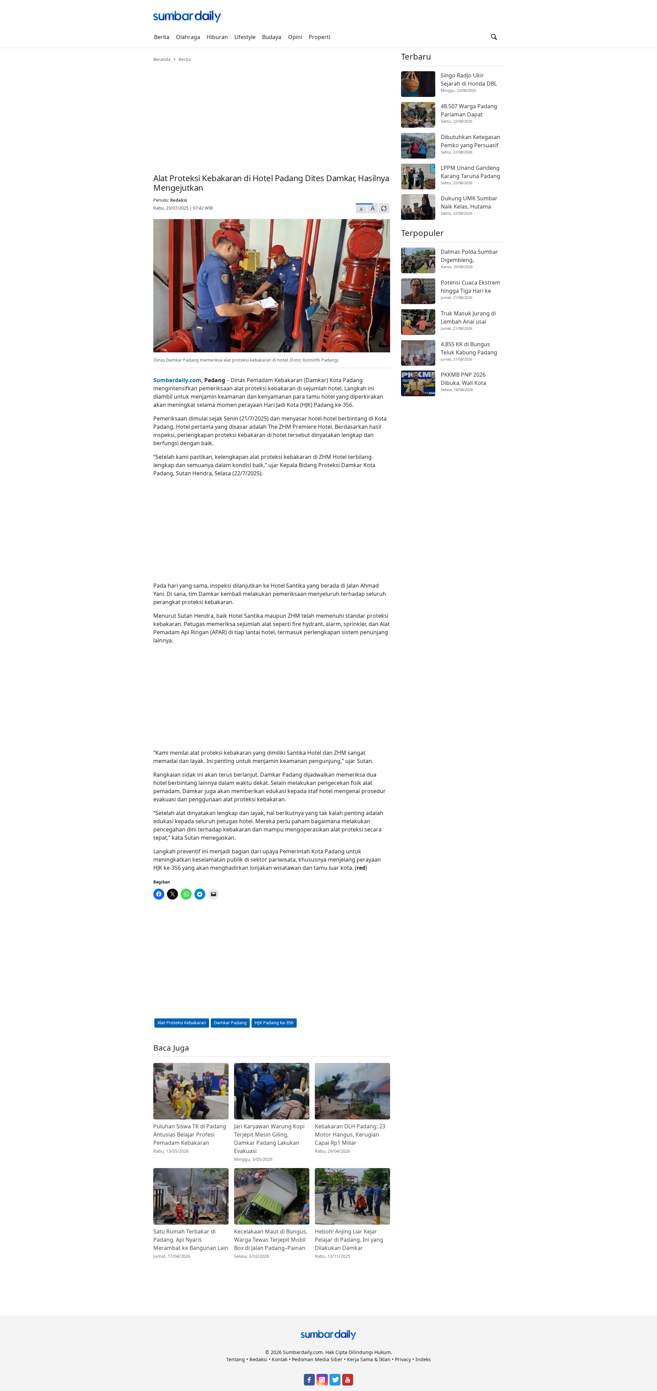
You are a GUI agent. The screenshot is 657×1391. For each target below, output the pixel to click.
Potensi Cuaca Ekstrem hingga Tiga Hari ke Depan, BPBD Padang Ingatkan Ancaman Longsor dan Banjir (470, 287)
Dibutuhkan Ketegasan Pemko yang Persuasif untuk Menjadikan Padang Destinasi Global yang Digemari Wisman (470, 141)
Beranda (161, 59)
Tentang (235, 1359)
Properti (319, 37)
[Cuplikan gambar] (191, 1091)
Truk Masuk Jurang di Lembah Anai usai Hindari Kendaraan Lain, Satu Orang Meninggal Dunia (472, 318)
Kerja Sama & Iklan (368, 1359)
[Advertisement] (271, 114)
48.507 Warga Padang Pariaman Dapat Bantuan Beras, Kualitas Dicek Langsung (471, 110)
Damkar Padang (230, 1022)
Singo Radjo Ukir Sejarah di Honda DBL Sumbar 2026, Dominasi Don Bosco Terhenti (471, 80)
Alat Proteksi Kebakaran (181, 1022)
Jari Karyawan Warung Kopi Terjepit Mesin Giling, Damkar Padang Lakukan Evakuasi (269, 1139)
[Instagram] (322, 1380)
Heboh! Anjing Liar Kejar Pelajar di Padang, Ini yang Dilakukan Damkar (349, 1240)
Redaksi (178, 200)
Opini (295, 37)
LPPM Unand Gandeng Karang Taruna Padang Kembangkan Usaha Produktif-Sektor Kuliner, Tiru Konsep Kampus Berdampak (470, 172)
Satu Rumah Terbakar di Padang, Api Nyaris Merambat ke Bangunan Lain (190, 1240)
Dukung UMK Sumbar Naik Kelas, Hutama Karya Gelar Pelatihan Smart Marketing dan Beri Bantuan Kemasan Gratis (470, 203)
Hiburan (217, 37)
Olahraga (188, 37)
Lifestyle (245, 37)
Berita (161, 37)
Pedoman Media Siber (317, 1359)
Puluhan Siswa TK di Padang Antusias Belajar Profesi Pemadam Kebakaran (189, 1134)
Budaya (271, 37)
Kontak (279, 1359)
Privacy (403, 1359)
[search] (494, 37)
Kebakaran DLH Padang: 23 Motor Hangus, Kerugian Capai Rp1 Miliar (350, 1134)
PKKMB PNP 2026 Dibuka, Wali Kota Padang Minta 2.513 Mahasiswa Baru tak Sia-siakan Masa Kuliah (472, 379)
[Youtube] (347, 1380)
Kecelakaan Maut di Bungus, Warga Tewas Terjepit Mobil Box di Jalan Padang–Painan (270, 1240)
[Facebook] (309, 1380)
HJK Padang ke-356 (274, 1022)
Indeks (423, 1359)
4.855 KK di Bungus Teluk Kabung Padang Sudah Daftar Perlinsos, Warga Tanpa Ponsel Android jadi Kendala (471, 348)
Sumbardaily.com (177, 380)
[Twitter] (335, 1380)
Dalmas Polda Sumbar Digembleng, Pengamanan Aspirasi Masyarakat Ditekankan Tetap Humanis (471, 256)
